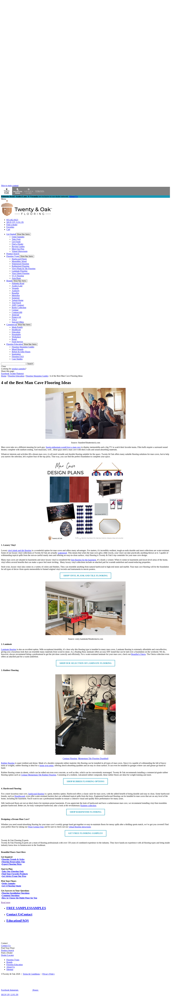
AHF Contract (18, 305)
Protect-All (16, 317)
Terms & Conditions (31, 974)
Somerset (16, 298)
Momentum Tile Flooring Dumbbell (93, 758)
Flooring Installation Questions (16, 893)
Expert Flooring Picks (12, 864)
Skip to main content (9, 185)
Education (16, 332)
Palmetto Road (18, 283)
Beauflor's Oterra (138, 654)
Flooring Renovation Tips (13, 862)
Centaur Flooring (70, 758)
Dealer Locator (7, 955)
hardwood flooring (36, 794)
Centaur (15, 310)
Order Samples (18, 237)
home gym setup (46, 765)
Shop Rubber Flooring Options (85, 781)
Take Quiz (16, 239)
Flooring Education (14, 344)
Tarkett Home (17, 300)
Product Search (12, 254)
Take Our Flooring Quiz (13, 871)
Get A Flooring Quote (11, 886)
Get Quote (16, 241)
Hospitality (16, 334)
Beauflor (15, 293)
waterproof (62, 553)
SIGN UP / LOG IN (15, 222)
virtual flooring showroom (80, 827)
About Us (73, 196)
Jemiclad (15, 315)
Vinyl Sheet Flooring (20, 273)
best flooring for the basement (83, 560)
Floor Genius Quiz (36, 827)
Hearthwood (19, 796)
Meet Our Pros (18, 249)
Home (3, 376)
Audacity (16, 291)
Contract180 (17, 312)
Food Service (17, 342)
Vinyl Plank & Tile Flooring (23, 268)
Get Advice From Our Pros (14, 876)
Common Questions (11, 895)
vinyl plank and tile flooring (19, 550)
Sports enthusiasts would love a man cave (63, 447)
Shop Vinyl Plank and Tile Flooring (85, 575)
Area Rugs (16, 278)
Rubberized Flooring (20, 266)
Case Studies (17, 359)
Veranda (15, 288)
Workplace (16, 337)
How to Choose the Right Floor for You (19, 898)
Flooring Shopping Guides (23, 347)
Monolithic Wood (19, 261)
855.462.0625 (12, 220)
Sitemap (9, 969)
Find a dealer (11, 224)
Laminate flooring (8, 649)
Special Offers (18, 322)
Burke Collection (19, 307)
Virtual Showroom (19, 251)
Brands (9, 281)
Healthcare (16, 329)
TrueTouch (16, 303)
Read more (5, 902)
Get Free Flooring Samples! (85, 833)
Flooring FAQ (18, 356)
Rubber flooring (8, 763)
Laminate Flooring (19, 271)
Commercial (11, 324)
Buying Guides (18, 246)
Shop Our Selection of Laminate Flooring (85, 663)
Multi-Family (17, 327)
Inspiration (16, 354)
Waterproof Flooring (20, 264)
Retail (14, 339)
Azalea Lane (17, 286)
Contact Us (6, 945)
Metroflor (16, 295)
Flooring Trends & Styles (13, 859)
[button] (23, 234)
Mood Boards (17, 349)
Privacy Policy (48, 974)
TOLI (14, 319)
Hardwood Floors (19, 259)
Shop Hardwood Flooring (85, 812)
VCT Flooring (18, 276)
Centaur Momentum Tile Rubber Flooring (38, 775)
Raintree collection (88, 805)
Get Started (11, 234)
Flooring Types (12, 256)
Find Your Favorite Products (15, 874)
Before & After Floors (21, 352)
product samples (18, 369)
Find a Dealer (17, 244)
